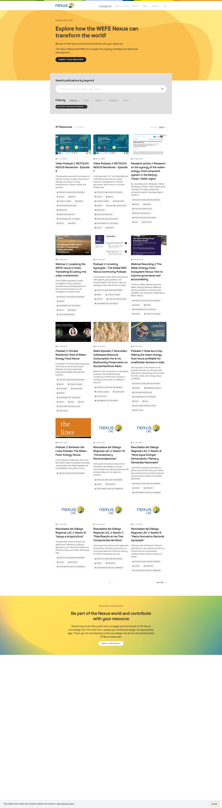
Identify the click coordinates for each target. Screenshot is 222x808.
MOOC (145, 6)
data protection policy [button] (65, 804)
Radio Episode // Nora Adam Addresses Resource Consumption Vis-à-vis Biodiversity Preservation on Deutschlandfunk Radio (110, 358)
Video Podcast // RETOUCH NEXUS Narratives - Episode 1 (110, 167)
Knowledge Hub (105, 6)
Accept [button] (214, 804)
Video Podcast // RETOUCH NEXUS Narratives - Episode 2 (73, 167)
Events (126, 6)
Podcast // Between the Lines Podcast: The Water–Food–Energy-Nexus (72, 451)
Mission (136, 6)
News (117, 6)
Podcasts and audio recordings (71, 106)
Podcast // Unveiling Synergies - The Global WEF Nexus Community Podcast (110, 267)
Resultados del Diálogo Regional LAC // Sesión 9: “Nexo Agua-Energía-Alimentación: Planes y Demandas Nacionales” (146, 455)
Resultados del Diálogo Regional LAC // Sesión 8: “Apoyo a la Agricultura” (71, 532)
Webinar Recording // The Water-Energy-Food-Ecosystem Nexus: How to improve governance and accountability (147, 271)
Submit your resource (70, 59)
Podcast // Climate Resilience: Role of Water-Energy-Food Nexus (71, 354)
